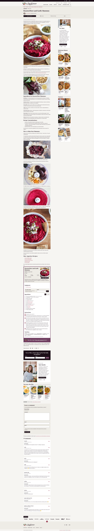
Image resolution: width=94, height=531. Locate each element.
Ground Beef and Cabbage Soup (61, 92)
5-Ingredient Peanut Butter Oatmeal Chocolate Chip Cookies (67, 110)
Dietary (59, 4)
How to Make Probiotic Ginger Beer (67, 125)
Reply (49, 441)
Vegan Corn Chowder (26, 395)
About (34, 527)
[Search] (70, 4)
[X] (68, 1)
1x (45, 294)
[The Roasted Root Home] (30, 3)
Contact (41, 527)
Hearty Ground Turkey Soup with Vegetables (33, 397)
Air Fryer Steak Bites (28, 259)
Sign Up (47, 357)
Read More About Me (42, 377)
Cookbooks (37, 527)
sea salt (29, 306)
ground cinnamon (30, 305)
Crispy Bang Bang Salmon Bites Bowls (61, 77)
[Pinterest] (69, 1)
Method (55, 4)
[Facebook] (66, 1)
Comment (26, 412)
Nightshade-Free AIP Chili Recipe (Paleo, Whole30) (47, 397)
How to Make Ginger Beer (61, 108)
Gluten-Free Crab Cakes (29, 260)
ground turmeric (30, 301)
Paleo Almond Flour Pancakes (60, 138)
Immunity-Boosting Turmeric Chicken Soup (40, 397)
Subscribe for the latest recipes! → (29, 0)
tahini (29, 300)
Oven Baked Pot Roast (61, 63)
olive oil (29, 307)
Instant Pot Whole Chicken (67, 64)
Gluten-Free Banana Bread (67, 138)
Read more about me (63, 44)
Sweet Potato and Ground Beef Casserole (67, 77)
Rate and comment (39, 340)
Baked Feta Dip (27, 261)
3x (48, 294)
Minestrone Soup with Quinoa (61, 125)
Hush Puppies (27, 262)
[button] (24, 8)
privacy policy (34, 19)
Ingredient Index (66, 4)
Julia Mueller (28, 13)
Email (38, 289)
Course (50, 4)
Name (26, 356)
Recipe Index (45, 4)
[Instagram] (65, 1)
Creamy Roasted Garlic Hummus (41, 72)
